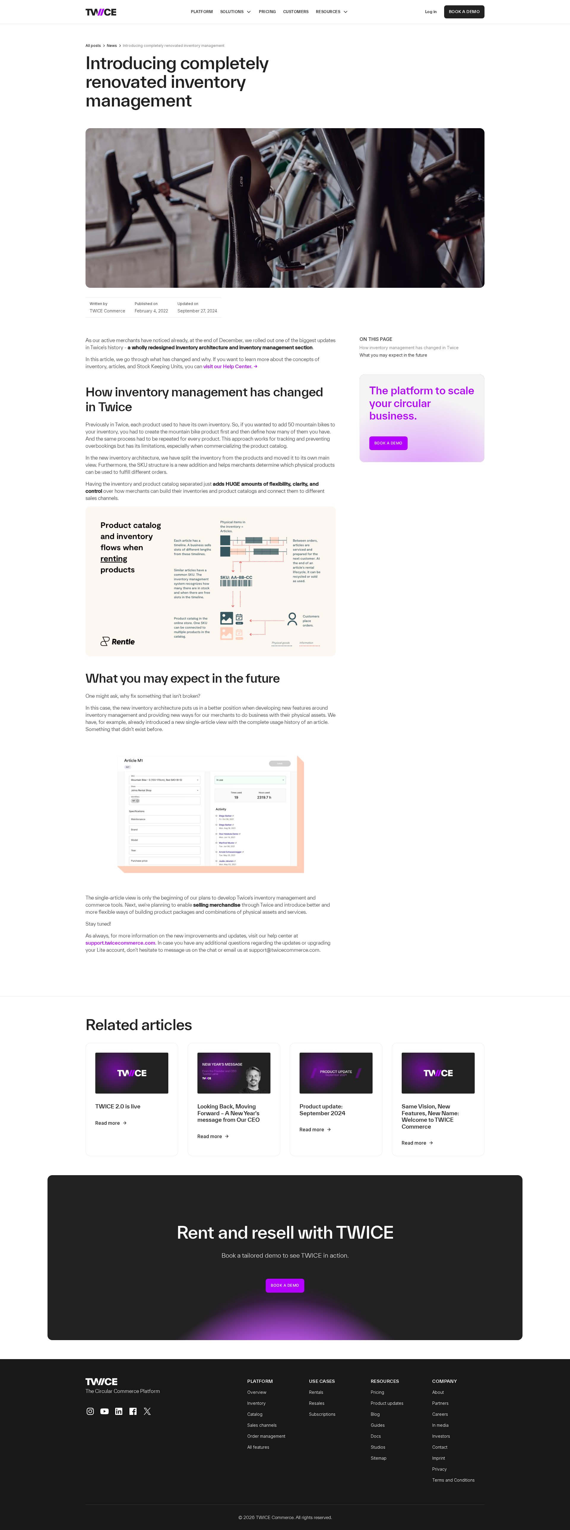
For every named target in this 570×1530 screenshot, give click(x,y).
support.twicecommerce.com (120, 943)
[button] (236, 12)
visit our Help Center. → (230, 366)
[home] (101, 11)
